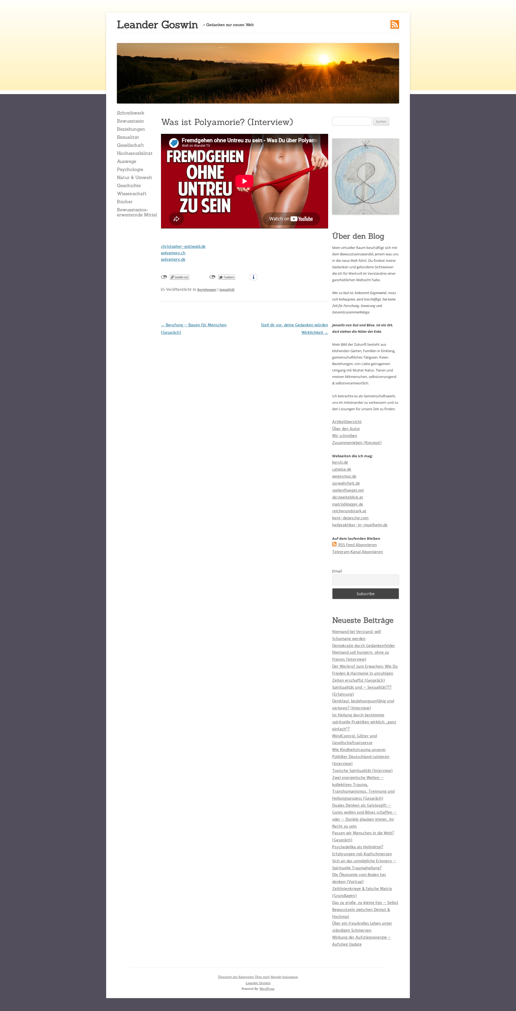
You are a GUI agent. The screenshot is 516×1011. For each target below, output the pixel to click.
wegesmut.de (344, 476)
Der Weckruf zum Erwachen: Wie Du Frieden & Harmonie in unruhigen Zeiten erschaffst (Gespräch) (365, 673)
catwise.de (341, 469)
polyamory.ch (173, 253)
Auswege (126, 161)
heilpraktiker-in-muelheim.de (360, 525)
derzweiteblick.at (347, 497)
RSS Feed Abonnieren (357, 544)
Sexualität (128, 137)
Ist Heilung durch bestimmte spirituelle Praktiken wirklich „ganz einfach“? (364, 722)
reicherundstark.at (349, 511)
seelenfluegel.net (348, 490)
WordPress (266, 989)
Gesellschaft (130, 145)
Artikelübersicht (347, 421)
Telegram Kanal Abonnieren (357, 551)
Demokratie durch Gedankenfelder (363, 645)
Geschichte (129, 185)
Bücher (124, 202)
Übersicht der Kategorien (236, 977)
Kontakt (276, 977)
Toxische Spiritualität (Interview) (362, 770)
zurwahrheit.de (346, 483)
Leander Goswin (157, 24)
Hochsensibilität (135, 153)
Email (337, 571)
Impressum (290, 977)
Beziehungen (131, 129)
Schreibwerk (130, 113)
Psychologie (130, 169)
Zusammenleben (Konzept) (357, 442)
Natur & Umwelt (134, 177)
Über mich (262, 977)
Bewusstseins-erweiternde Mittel (137, 212)
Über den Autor (346, 428)
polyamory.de (173, 259)
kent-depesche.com (350, 518)
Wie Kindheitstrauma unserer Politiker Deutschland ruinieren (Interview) (360, 756)
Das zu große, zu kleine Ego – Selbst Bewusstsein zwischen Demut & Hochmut (365, 909)
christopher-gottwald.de (183, 246)
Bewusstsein (130, 121)
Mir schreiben (344, 435)
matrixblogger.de (347, 504)
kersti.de (340, 462)
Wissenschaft (132, 194)
